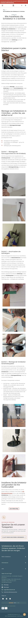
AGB (6, 616)
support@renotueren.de (9, 589)
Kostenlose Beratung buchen (10, 592)
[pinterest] (10, 598)
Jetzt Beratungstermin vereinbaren (14, 537)
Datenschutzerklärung (12, 616)
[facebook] (3, 598)
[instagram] (6, 598)
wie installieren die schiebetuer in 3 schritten (14, 11)
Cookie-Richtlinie (20, 616)
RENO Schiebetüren (6, 556)
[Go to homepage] (13, 5)
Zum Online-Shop (14, 508)
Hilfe (3, 568)
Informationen (5, 562)
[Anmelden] (21, 5)
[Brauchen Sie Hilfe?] (24, 614)
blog (4, 9)
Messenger (6, 587)
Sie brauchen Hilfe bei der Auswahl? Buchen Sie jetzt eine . (14, 2)
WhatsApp (6, 584)
